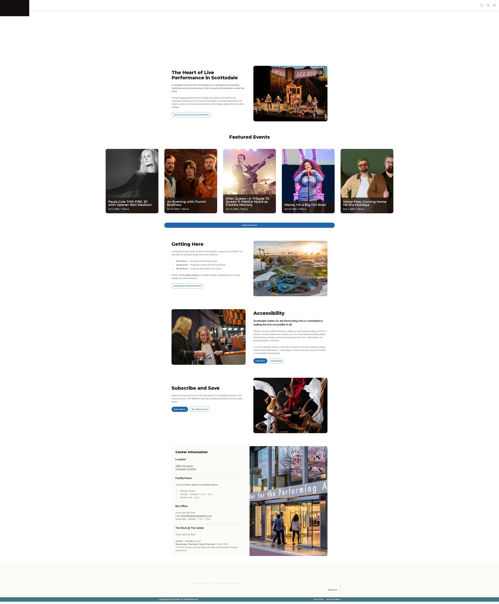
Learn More (260, 361)
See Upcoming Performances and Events (191, 115)
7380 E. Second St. (184, 466)
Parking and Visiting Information (187, 286)
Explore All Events (249, 225)
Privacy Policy (319, 599)
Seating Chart (276, 361)
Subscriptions (180, 409)
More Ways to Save (199, 409)
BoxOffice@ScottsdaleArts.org (196, 516)
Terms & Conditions (333, 599)
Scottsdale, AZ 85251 (185, 469)
